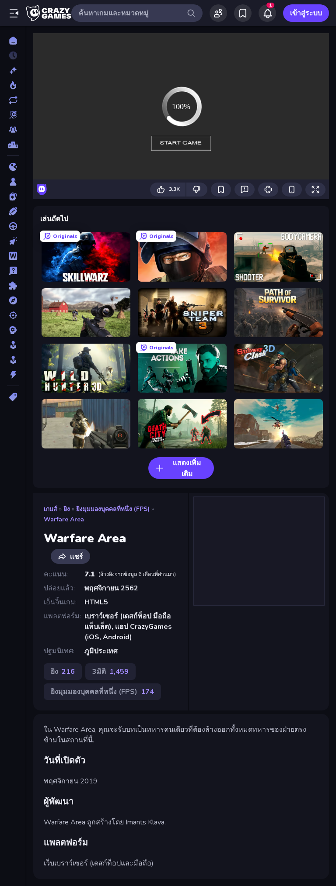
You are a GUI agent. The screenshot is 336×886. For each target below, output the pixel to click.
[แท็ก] (13, 397)
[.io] (13, 166)
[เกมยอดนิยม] (13, 85)
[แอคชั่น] (13, 374)
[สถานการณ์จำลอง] (13, 345)
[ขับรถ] (13, 226)
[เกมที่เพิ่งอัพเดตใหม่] (13, 100)
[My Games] (243, 13)
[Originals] (13, 114)
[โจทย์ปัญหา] (13, 270)
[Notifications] (267, 13)
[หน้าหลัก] (13, 40)
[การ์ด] (13, 196)
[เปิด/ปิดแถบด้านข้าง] (14, 13)
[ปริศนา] (13, 285)
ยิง (66, 509)
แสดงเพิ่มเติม (187, 468)
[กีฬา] (13, 211)
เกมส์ (50, 509)
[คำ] (13, 255)
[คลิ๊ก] (13, 241)
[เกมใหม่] (13, 70)
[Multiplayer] (13, 129)
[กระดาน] (13, 181)
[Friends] (218, 13)
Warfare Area (64, 519)
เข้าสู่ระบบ (306, 13)
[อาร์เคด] (13, 359)
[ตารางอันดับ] (13, 144)
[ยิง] (13, 315)
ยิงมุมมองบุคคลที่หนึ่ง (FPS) (113, 509)
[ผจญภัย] (13, 300)
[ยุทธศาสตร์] (13, 330)
